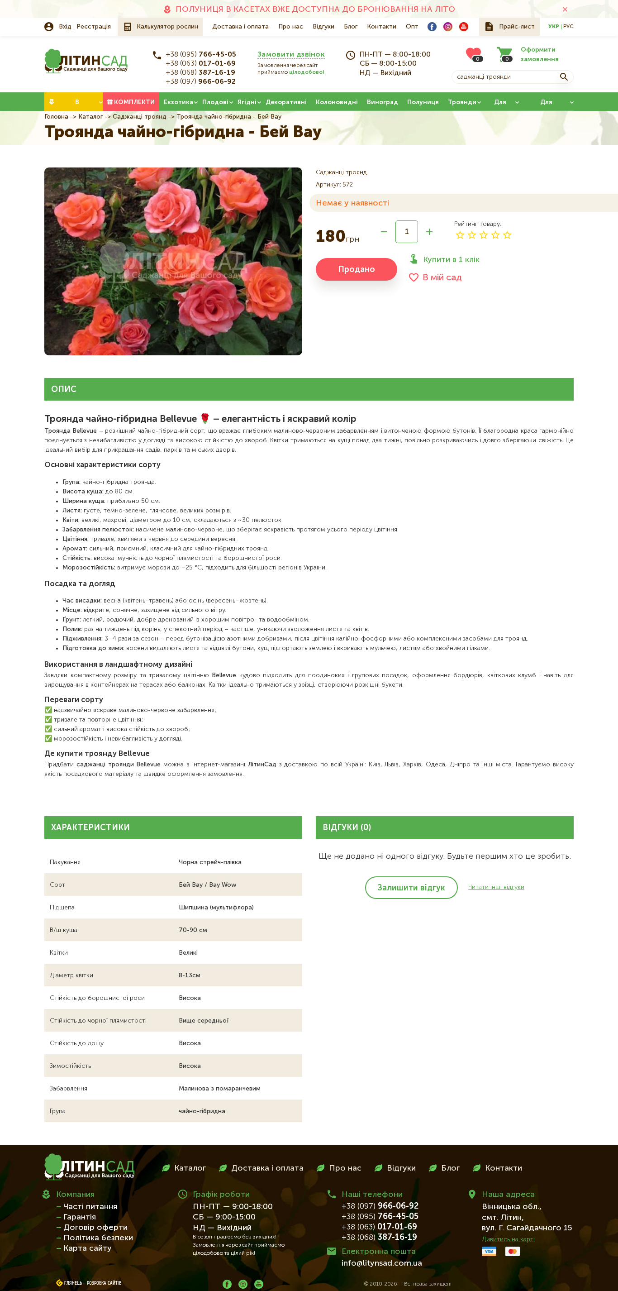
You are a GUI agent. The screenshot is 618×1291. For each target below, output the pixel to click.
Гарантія (79, 1217)
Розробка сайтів (104, 1283)
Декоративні (286, 102)
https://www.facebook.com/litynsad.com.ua (432, 26)
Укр (553, 26)
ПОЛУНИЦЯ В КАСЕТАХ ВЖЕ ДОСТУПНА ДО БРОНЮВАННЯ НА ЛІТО (315, 9)
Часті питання (90, 1207)
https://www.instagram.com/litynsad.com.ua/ (447, 26)
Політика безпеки (98, 1238)
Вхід (65, 27)
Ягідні (247, 102)
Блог (350, 27)
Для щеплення (546, 105)
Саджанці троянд (139, 117)
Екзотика (178, 102)
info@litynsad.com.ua (382, 1263)
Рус (568, 26)
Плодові (215, 102)
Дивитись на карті (508, 1239)
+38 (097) (201, 82)
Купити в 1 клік (451, 260)
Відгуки (323, 27)
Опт (412, 27)
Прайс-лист (517, 27)
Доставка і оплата (240, 27)
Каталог (90, 117)
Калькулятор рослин (167, 27)
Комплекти (134, 102)
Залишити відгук (411, 888)
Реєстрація (93, 27)
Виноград (382, 102)
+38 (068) (200, 73)
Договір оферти (95, 1228)
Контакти (381, 27)
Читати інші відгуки (496, 887)
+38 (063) (201, 63)
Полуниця (423, 102)
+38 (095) (201, 54)
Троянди (462, 102)
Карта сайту (87, 1248)
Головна (56, 117)
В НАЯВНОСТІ (77, 105)
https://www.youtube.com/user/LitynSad (463, 26)
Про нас (290, 27)
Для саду (500, 105)
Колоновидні (337, 102)
